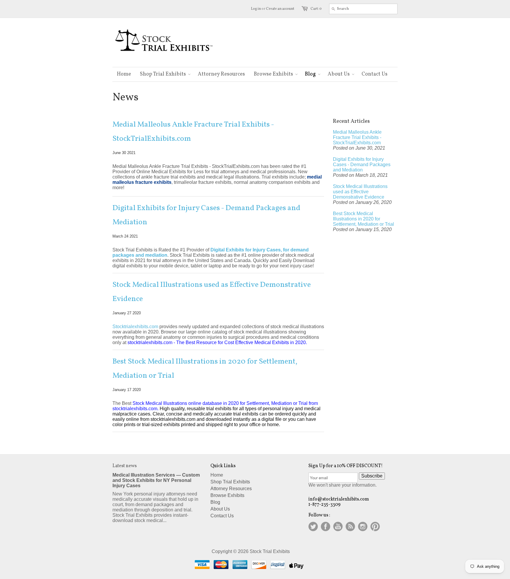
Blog (215, 502)
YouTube (338, 526)
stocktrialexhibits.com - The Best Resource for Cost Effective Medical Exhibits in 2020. (217, 342)
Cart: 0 (316, 8)
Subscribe (371, 475)
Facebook (325, 526)
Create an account (280, 8)
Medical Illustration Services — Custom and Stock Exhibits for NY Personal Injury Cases (156, 480)
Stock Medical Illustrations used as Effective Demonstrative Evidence (211, 291)
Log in (256, 8)
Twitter (313, 526)
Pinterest (375, 526)
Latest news (124, 466)
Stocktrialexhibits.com (135, 326)
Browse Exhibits (227, 495)
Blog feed (350, 526)
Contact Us (222, 515)
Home (216, 474)
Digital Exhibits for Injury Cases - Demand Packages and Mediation (206, 215)
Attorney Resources (231, 488)
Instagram (362, 526)
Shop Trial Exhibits (230, 481)
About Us (220, 508)
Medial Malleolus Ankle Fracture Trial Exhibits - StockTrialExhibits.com (193, 131)
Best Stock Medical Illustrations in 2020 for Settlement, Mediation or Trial (205, 368)
